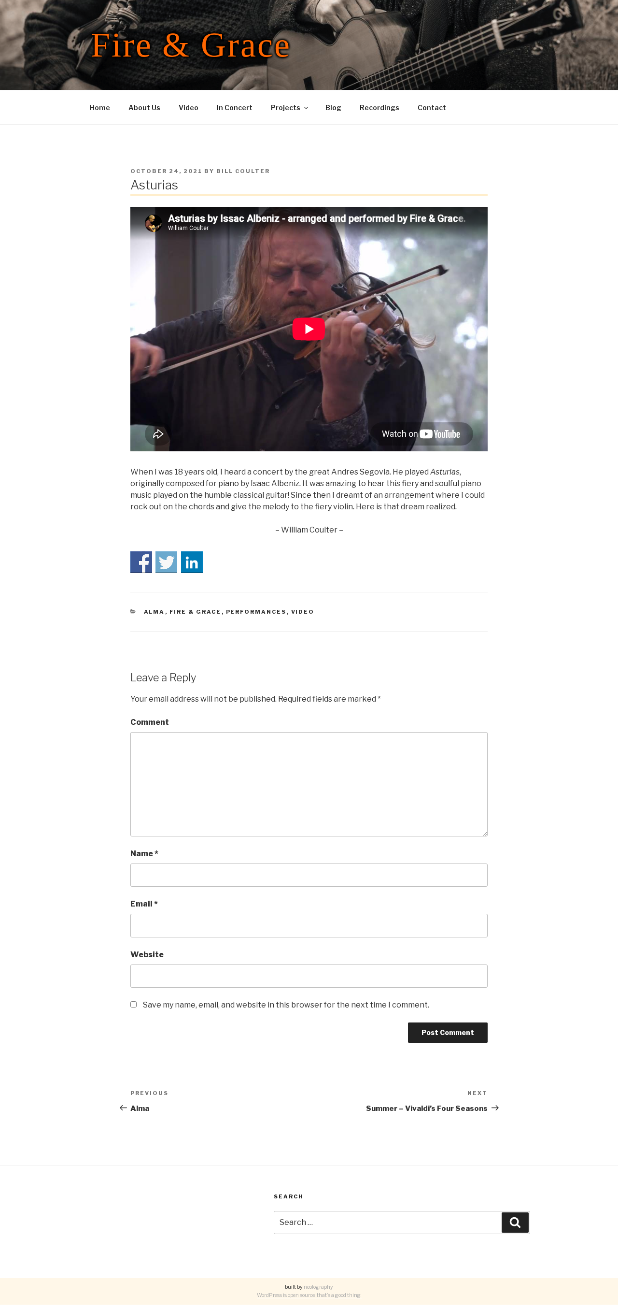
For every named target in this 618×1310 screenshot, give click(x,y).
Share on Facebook (141, 562)
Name (144, 853)
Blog (333, 107)
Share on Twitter (166, 562)
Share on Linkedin (192, 562)
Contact (432, 107)
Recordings (379, 107)
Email (144, 903)
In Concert (235, 107)
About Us (144, 107)
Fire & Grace (191, 45)
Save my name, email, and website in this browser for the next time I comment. (286, 1004)
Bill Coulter (243, 171)
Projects (285, 107)
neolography (318, 1287)
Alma (154, 611)
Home (100, 107)
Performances (256, 611)
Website (147, 954)
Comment (149, 722)
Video (188, 107)
